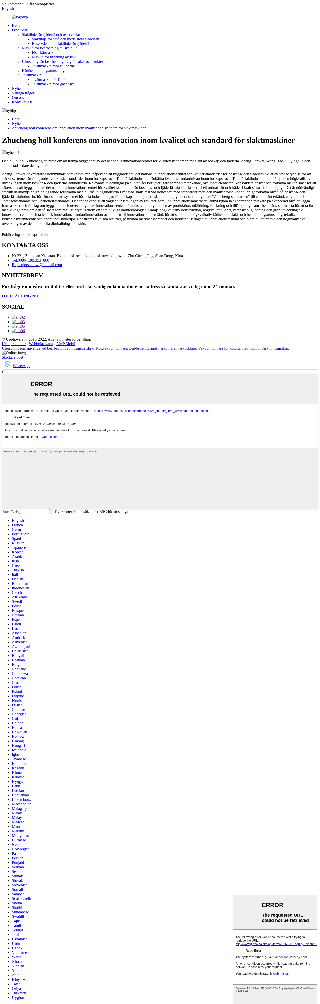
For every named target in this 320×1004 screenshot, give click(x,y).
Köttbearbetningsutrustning (43, 70)
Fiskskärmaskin (44, 52)
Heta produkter (14, 344)
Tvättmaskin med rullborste (53, 66)
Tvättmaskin (32, 75)
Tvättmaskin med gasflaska (53, 84)
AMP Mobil (65, 344)
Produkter (20, 30)
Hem (16, 26)
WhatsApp (21, 366)
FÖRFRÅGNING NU (20, 296)
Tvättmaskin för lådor (49, 80)
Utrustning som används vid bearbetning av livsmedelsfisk (48, 348)
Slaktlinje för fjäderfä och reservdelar (51, 34)
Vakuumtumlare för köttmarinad (223, 348)
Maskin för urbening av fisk (54, 57)
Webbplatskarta (41, 344)
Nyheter (18, 88)
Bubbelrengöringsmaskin (149, 348)
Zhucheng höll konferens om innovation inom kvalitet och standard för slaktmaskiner (79, 128)
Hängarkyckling (183, 348)
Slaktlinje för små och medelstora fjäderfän (65, 39)
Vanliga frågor (23, 93)
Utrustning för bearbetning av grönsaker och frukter (62, 62)
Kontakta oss (22, 102)
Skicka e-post (12, 357)
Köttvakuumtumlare (111, 348)
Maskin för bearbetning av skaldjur (49, 48)
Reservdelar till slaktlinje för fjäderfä (60, 44)
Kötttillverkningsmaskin (269, 348)
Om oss (18, 98)
